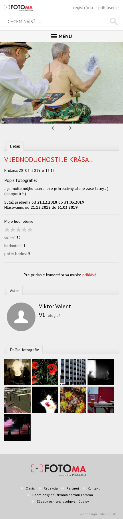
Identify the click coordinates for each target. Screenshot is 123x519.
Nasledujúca (70, 128)
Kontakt (94, 488)
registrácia (83, 7)
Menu (65, 36)
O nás (30, 488)
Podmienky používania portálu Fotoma (62, 495)
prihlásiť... (90, 274)
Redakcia (51, 488)
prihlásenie (108, 7)
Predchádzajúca (52, 128)
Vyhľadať (114, 21)
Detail (15, 146)
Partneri (73, 488)
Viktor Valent (55, 306)
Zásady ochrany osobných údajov (63, 501)
